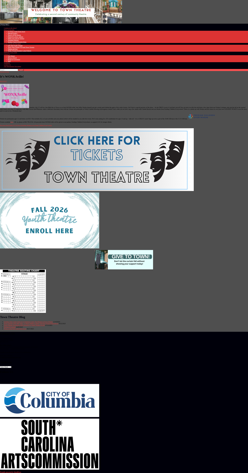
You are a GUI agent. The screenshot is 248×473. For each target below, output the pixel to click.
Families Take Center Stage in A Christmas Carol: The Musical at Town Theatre (28, 322)
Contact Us (7, 65)
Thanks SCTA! (9, 125)
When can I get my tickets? (16, 38)
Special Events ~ (13, 33)
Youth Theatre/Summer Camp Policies (19, 51)
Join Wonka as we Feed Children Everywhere (35, 125)
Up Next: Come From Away (16, 31)
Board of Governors (14, 59)
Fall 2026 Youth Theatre (15, 45)
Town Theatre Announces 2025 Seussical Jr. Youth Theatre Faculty (24, 325)
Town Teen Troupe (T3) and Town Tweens (21, 47)
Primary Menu (5, 24)
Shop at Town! (12, 58)
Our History (11, 56)
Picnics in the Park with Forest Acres (15, 329)
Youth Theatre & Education (12, 44)
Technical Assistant (10, 327)
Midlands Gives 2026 (10, 52)
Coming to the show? (10, 28)
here (12, 122)
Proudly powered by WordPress (10, 472)
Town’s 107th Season (14, 35)
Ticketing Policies (13, 40)
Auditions (7, 63)
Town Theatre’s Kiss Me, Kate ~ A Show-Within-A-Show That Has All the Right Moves (31, 323)
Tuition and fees (13, 49)
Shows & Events (9, 30)
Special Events (4, 72)
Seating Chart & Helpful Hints (17, 42)
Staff (9, 61)
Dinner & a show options (15, 37)
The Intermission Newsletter (12, 66)
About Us (7, 54)
